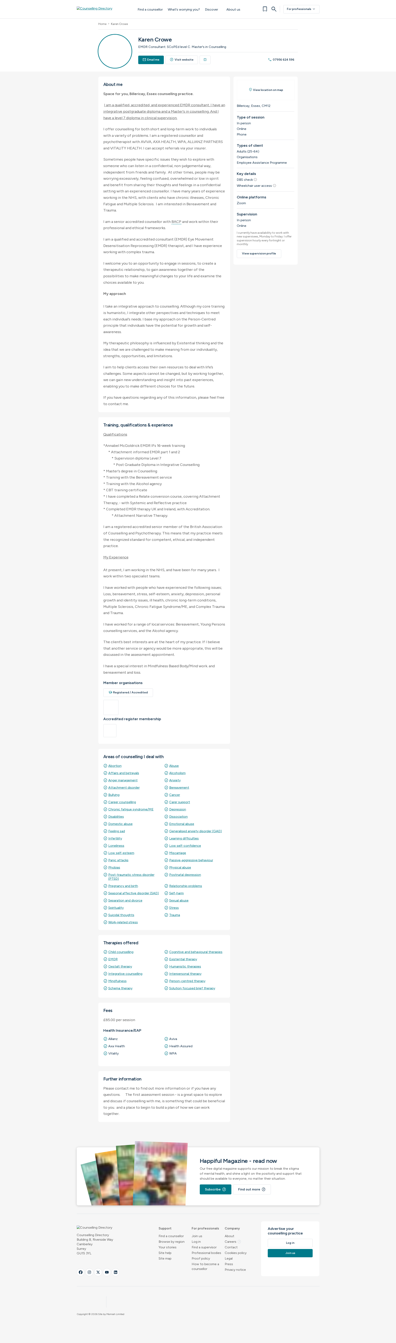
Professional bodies (206, 1253)
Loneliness (116, 846)
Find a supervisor (204, 1247)
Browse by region (172, 1242)
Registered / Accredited (128, 692)
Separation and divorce (125, 900)
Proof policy (201, 1258)
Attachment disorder (124, 787)
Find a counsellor (150, 9)
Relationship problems (185, 886)
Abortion (115, 766)
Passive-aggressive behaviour (191, 860)
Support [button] (165, 1228)
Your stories (167, 1247)
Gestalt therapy (120, 966)
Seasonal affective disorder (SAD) (133, 893)
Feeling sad (116, 831)
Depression (177, 809)
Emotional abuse (181, 824)
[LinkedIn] (115, 1272)
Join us (197, 1236)
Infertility (115, 838)
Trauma (174, 915)
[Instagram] (89, 1272)
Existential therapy (183, 959)
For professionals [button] (205, 1228)
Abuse (174, 766)
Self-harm (176, 893)
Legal (229, 1258)
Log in (196, 1242)
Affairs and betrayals (123, 773)
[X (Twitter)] (98, 1272)
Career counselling (122, 802)
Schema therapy (120, 988)
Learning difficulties (184, 838)
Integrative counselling (125, 974)
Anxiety (175, 780)
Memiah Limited (115, 1314)
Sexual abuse (179, 900)
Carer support (179, 802)
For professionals (301, 9)
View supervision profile (259, 253)
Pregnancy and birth (123, 886)
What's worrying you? (184, 9)
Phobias (114, 867)
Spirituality (116, 908)
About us (233, 9)
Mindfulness (117, 981)
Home (102, 24)
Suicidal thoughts (121, 915)
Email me (151, 59)
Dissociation (178, 817)
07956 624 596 (281, 59)
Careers (233, 1241)
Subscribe (215, 1189)
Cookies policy (236, 1253)
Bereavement (179, 787)
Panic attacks (118, 860)
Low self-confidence (185, 846)
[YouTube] (107, 1272)
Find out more (252, 1189)
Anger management (123, 780)
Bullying (114, 795)
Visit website (182, 59)
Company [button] (232, 1228)
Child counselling (120, 952)
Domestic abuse (120, 824)
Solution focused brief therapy (192, 988)
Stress (174, 908)
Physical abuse (180, 867)
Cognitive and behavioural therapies (195, 952)
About (229, 1236)
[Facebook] (80, 1272)
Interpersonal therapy (185, 974)
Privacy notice (235, 1270)
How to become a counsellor (205, 1266)
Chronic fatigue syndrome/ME (131, 809)
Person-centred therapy (187, 981)
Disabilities (116, 817)
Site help (165, 1253)
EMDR (113, 959)
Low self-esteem (121, 853)
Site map (165, 1258)
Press (229, 1264)
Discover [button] (211, 9)
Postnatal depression (185, 875)
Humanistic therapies (185, 966)
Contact (231, 1247)
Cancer (174, 795)
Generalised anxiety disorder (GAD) (195, 831)
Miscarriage (177, 853)
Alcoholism (177, 773)
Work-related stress (123, 922)
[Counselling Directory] (103, 9)
